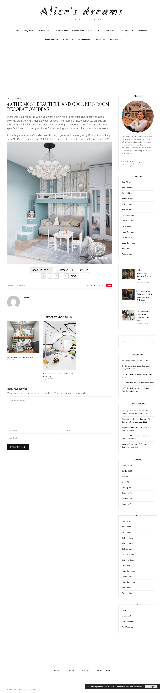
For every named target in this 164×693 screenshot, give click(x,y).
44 (66, 276)
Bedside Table (93, 31)
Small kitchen (101, 39)
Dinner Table (142, 31)
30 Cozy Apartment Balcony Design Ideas (137, 360)
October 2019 (127, 499)
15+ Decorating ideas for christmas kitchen (138, 383)
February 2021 (127, 488)
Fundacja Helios (128, 411)
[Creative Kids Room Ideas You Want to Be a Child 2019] (59, 345)
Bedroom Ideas (78, 31)
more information (136, 687)
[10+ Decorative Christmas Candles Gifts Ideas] (128, 315)
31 (56, 276)
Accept (151, 686)
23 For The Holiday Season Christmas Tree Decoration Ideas (136, 389)
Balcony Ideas (44, 31)
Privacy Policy (84, 670)
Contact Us (70, 670)
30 (50, 276)
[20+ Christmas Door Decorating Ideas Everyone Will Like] (128, 294)
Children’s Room (127, 31)
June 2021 (125, 477)
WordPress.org (127, 627)
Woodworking (115, 39)
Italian (124, 444)
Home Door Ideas (51, 39)
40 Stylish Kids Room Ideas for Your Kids (22, 357)
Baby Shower (29, 31)
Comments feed (128, 621)
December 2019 (127, 493)
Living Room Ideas (84, 39)
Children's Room (15, 98)
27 (81, 269)
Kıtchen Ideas (68, 39)
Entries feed (126, 616)
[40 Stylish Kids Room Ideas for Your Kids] (23, 337)
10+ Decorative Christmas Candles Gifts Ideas (137, 375)
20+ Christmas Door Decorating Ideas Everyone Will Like (136, 367)
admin (10, 285)
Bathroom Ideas (62, 31)
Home (17, 31)
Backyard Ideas (127, 188)
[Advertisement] (82, 70)
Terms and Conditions (102, 670)
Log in (124, 610)
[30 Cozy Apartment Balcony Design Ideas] (128, 274)
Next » (74, 276)
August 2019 (126, 504)
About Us (57, 670)
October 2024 (127, 471)
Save (109, 286)
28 (87, 269)
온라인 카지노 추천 (129, 419)
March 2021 (126, 482)
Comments (21, 285)
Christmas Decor (110, 31)
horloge (124, 436)
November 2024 (127, 465)
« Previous (62, 269)
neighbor (125, 427)
